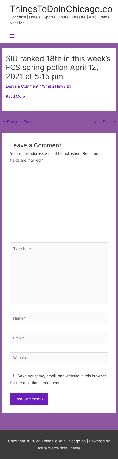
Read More (15, 96)
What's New (52, 86)
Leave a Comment (22, 86)
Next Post (105, 121)
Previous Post (17, 121)
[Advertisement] (59, 206)
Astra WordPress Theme (59, 448)
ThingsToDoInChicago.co (61, 9)
